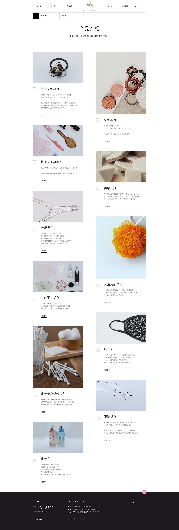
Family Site (131, 503)
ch (136, 6)
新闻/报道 (124, 6)
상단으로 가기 (144, 492)
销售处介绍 (109, 6)
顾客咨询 (39, 519)
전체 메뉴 (145, 6)
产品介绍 (68, 6)
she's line (89, 6)
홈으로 (36, 16)
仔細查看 (44, 115)
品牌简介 (53, 6)
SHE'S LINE (37, 6)
